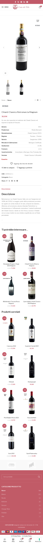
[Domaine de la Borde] (12, 465)
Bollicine (4, 502)
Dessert (4, 505)
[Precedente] (35, 100)
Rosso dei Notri (31, 417)
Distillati (4, 513)
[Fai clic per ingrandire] (5, 73)
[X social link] (18, 2)
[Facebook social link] (15, 2)
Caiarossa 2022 (11, 346)
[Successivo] (40, 100)
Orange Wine (6, 509)
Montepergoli (32, 382)
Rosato (4, 498)
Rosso (9, 100)
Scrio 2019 (11, 453)
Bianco (4, 494)
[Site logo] (21, 7)
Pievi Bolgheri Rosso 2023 (11, 417)
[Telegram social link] (27, 2)
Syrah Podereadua (32, 453)
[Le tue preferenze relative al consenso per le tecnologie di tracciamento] (39, 539)
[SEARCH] (39, 476)
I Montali (11, 382)
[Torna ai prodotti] (37, 100)
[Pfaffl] (31, 465)
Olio (3, 516)
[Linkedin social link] (24, 2)
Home (3, 100)
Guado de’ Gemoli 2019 (32, 346)
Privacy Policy (17, 536)
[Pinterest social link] (21, 2)
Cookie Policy (28, 536)
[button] (4, 47)
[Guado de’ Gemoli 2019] (31, 329)
